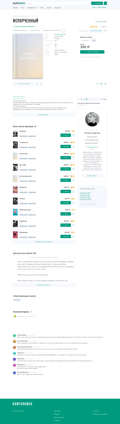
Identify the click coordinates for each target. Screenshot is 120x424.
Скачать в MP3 (85, 193)
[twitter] (101, 83)
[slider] (96, 26)
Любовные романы (35, 30)
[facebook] (97, 83)
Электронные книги (18, 411)
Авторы (49, 7)
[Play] (81, 99)
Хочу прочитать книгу (23, 83)
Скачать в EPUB (85, 199)
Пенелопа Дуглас (92, 133)
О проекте (57, 420)
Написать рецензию (96, 30)
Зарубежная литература (20, 30)
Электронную (85, 40)
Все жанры (17, 300)
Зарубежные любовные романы (51, 30)
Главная (15, 7)
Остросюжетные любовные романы (92, 140)
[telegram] (105, 83)
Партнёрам (57, 411)
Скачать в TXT (85, 195)
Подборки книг (32, 7)
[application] (93, 99)
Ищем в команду (59, 417)
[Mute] (105, 99)
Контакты (96, 411)
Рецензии (57, 7)
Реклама (56, 414)
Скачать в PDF (85, 197)
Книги (22, 7)
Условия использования (100, 414)
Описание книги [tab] (19, 97)
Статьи (42, 7)
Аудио (94, 40)
